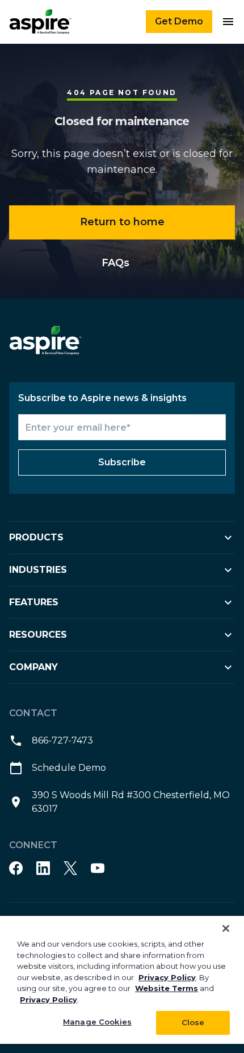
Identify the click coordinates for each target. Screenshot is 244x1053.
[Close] (225, 928)
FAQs (115, 263)
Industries (38, 569)
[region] (122, 980)
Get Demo (179, 21)
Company (33, 667)
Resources (38, 634)
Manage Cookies (97, 1021)
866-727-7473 (62, 740)
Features (33, 602)
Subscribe (122, 462)
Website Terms (166, 988)
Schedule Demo (69, 767)
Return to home (122, 222)
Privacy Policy (167, 977)
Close (193, 1022)
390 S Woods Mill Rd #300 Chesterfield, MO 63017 (131, 802)
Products (36, 537)
